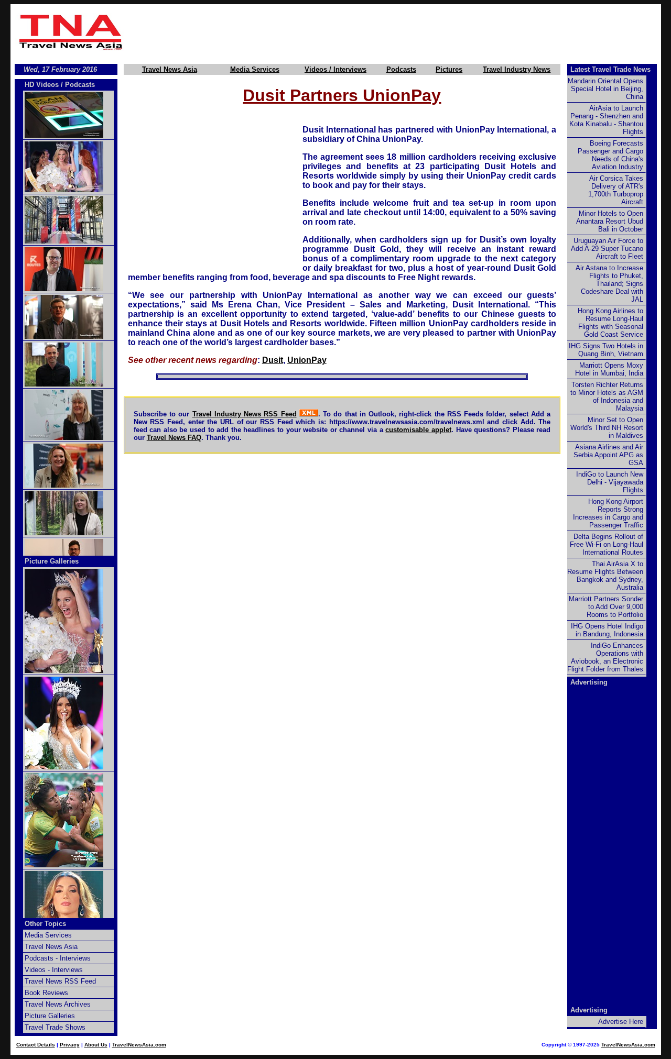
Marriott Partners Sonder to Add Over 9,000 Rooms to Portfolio (606, 607)
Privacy (70, 1044)
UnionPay (307, 360)
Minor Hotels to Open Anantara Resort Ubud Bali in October (609, 221)
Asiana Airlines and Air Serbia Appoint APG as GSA (608, 455)
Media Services (254, 69)
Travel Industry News (516, 69)
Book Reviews (46, 993)
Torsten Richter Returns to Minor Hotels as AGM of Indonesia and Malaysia (606, 396)
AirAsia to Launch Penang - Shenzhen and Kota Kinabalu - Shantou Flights (606, 120)
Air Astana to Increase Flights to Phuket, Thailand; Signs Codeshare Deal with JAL (609, 283)
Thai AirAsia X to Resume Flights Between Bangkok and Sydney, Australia (605, 575)
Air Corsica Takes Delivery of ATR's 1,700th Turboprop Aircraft (615, 190)
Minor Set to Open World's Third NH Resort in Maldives (606, 427)
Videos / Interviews (335, 69)
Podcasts (401, 69)
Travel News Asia (169, 69)
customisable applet (418, 430)
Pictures (449, 69)
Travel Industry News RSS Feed (244, 414)
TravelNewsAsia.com (139, 1044)
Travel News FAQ (174, 438)
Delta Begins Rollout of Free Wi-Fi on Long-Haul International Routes (606, 544)
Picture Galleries (52, 561)
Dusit (272, 360)
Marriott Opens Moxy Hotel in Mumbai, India (609, 369)
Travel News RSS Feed (60, 981)
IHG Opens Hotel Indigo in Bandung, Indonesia (607, 630)
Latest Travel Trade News (610, 69)
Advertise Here (620, 1021)
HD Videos (42, 85)
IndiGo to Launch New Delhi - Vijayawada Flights (609, 482)
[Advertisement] (394, 32)
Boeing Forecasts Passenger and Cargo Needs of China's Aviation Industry (610, 155)
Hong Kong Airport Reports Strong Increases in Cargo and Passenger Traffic (608, 513)
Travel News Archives (58, 1004)
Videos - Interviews (54, 970)
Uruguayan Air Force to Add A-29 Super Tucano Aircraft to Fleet (607, 248)
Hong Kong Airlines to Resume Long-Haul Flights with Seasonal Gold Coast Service (610, 322)
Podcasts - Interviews (58, 958)
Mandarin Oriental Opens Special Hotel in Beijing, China (605, 89)
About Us (95, 1044)
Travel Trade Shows (55, 1027)
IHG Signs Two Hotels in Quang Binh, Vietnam (606, 350)
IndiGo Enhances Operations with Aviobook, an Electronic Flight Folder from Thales (605, 657)
